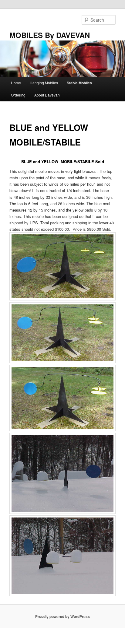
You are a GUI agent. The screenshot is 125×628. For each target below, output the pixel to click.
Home (16, 82)
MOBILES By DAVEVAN (49, 35)
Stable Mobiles (79, 83)
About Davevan (47, 94)
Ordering (18, 94)
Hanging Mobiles (44, 82)
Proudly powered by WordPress (62, 616)
